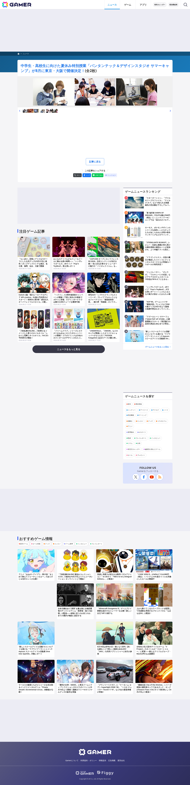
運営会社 (121, 760)
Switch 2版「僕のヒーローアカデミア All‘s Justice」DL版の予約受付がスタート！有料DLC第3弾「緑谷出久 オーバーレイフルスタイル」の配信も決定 (33, 299)
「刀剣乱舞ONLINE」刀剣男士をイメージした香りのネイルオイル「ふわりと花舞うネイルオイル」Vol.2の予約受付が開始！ (33, 334)
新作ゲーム (24, 544)
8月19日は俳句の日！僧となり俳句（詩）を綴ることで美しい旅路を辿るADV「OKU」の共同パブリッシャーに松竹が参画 (114, 650)
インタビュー (155, 438)
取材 (129, 438)
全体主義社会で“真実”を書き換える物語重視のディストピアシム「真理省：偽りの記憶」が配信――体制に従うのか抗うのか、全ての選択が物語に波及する (75, 612)
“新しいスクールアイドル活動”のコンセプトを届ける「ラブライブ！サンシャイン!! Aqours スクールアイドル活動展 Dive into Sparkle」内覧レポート (36, 650)
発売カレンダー (159, 4)
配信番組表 (173, 4)
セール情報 (36, 544)
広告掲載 (111, 760)
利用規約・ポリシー (89, 760)
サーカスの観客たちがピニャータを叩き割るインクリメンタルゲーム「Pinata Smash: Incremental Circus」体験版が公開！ (36, 688)
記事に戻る (95, 161)
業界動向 (131, 432)
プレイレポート (141, 438)
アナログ (156, 410)
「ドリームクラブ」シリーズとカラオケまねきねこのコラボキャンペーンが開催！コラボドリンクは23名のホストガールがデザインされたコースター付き (68, 335)
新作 (129, 404)
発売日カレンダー (134, 449)
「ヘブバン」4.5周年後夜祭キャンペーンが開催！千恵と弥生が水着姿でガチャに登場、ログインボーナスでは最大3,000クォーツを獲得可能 (68, 298)
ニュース (112, 4)
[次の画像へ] (95, 91)
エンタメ (140, 421)
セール (130, 455)
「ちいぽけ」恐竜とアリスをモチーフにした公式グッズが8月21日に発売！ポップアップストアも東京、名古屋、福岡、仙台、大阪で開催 (33, 262)
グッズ (150, 421)
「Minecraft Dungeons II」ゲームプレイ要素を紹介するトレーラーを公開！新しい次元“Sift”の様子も (114, 610)
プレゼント (141, 455)
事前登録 (139, 404)
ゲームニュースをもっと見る (157, 347)
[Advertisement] (95, 30)
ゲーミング (142, 415)
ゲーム (127, 4)
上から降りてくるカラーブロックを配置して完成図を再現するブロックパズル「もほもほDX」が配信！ (153, 610)
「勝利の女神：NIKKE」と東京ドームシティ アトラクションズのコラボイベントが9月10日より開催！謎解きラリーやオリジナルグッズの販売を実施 (75, 688)
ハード (166, 410)
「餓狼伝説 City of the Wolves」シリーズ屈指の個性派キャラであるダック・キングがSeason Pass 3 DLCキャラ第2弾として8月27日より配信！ (153, 688)
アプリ (143, 4)
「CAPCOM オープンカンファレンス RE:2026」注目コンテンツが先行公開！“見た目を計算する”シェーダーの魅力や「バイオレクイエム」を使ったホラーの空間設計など (103, 264)
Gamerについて (71, 760)
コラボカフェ (162, 421)
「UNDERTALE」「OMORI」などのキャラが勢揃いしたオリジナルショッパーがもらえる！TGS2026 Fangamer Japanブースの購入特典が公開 (103, 335)
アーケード (144, 410)
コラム (130, 443)
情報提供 (102, 760)
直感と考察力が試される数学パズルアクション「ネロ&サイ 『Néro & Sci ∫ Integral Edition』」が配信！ (114, 576)
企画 (138, 443)
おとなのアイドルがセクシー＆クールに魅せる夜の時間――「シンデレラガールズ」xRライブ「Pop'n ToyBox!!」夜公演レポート (67, 262)
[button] (20, 111)
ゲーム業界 (69, 544)
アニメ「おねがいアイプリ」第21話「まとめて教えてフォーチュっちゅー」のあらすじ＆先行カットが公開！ (36, 576)
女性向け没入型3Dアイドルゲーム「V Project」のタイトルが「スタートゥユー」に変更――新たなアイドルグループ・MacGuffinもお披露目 (153, 650)
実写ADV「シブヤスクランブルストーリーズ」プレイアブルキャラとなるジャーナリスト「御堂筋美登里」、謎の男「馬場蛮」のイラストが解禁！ (102, 299)
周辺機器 (131, 415)
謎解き (130, 421)
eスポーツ (142, 432)
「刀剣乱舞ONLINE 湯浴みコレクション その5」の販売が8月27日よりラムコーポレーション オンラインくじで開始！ (75, 576)
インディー (132, 410)
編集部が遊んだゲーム (152, 449)
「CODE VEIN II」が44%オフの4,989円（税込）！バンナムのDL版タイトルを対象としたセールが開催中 (153, 576)
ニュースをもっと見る (68, 349)
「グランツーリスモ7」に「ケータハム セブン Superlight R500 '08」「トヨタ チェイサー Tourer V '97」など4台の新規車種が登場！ (114, 688)
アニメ (130, 426)
